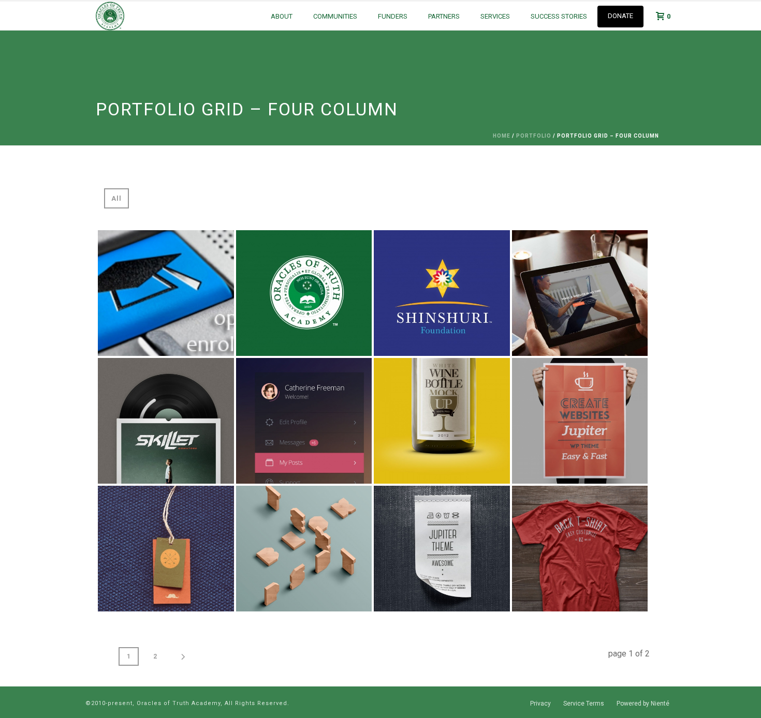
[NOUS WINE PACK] (442, 421)
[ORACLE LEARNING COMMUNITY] (304, 293)
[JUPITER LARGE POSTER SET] (580, 421)
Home (501, 136)
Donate (620, 16)
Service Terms (583, 703)
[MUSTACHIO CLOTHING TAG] (166, 548)
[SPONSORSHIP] (166, 421)
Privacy (540, 703)
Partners (444, 16)
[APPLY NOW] (166, 293)
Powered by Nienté (643, 703)
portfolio (533, 136)
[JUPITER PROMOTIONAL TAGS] (442, 548)
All (116, 198)
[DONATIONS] (304, 421)
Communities (335, 16)
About (281, 16)
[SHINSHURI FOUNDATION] (442, 293)
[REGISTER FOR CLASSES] (580, 293)
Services (495, 16)
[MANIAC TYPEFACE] (304, 548)
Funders (392, 16)
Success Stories (559, 16)
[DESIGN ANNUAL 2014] (580, 548)
